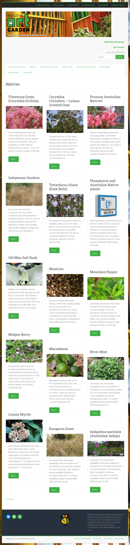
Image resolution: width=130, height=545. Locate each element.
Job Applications (88, 5)
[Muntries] (65, 275)
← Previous (9, 499)
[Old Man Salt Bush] (24, 264)
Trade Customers (43, 5)
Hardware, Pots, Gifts (49, 67)
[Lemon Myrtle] (24, 421)
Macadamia (58, 349)
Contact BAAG (73, 5)
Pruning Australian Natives (105, 99)
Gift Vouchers (97, 539)
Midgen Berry (19, 334)
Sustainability (13, 72)
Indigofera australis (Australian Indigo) (105, 434)
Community (28, 72)
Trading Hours (58, 5)
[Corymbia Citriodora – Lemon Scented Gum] (65, 111)
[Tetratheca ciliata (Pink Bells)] (65, 195)
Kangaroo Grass (61, 428)
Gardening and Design (86, 67)
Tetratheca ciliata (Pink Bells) (63, 187)
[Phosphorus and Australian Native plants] (105, 195)
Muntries (56, 269)
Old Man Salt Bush (22, 257)
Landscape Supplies (16, 67)
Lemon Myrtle (19, 414)
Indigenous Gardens (24, 178)
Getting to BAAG (117, 5)
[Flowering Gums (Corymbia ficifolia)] (24, 107)
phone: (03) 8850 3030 (115, 52)
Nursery (32, 67)
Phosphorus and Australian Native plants (104, 185)
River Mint (98, 352)
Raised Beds (105, 67)
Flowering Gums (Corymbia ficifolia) (23, 99)
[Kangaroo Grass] (65, 435)
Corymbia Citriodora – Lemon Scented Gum (64, 101)
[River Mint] (105, 358)
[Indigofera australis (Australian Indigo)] (105, 442)
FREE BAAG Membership (82, 539)
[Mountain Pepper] (105, 278)
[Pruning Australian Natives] (105, 107)
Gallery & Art (67, 67)
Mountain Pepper (103, 272)
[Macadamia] (65, 355)
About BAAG (103, 5)
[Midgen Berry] (24, 341)
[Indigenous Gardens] (24, 184)
